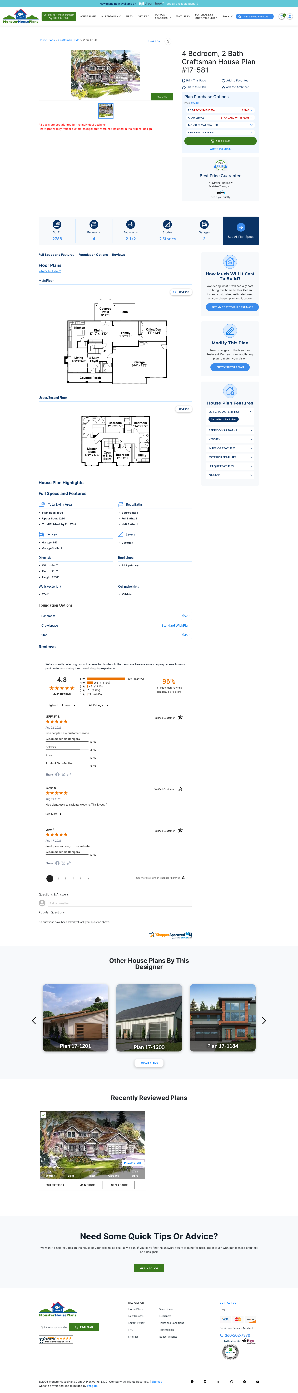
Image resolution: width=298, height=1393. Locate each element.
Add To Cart (223, 141)
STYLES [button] (143, 16)
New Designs (135, 1315)
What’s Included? (220, 148)
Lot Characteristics (224, 411)
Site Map (133, 1336)
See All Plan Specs (241, 236)
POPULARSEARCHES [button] (161, 16)
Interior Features (222, 448)
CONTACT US (228, 1302)
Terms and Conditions (171, 1322)
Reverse (162, 96)
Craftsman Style (69, 40)
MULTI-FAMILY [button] (109, 16)
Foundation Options (93, 254)
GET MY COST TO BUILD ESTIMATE (232, 307)
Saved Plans (166, 1309)
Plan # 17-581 (132, 1163)
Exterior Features (222, 457)
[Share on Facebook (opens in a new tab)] (57, 775)
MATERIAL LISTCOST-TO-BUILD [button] (205, 16)
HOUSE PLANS (88, 16)
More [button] (226, 16)
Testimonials (166, 1329)
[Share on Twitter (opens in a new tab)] (63, 774)
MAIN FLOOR (87, 1184)
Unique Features (221, 466)
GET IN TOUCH (149, 1268)
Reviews (118, 254)
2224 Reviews (65, 693)
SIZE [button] (128, 16)
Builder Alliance (168, 1336)
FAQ (130, 1329)
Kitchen (215, 439)
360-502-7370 (237, 1335)
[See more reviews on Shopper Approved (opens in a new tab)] (69, 774)
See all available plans (180, 3)
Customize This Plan (230, 367)
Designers (165, 1315)
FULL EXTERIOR (55, 1184)
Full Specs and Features (56, 254)
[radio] (115, 679)
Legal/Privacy (136, 1322)
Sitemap (157, 1381)
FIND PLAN (86, 1327)
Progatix (92, 1385)
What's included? (50, 271)
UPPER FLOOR (119, 1184)
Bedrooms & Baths (223, 430)
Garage (214, 475)
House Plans (47, 40)
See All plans (149, 1063)
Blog (222, 1309)
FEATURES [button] (182, 16)
